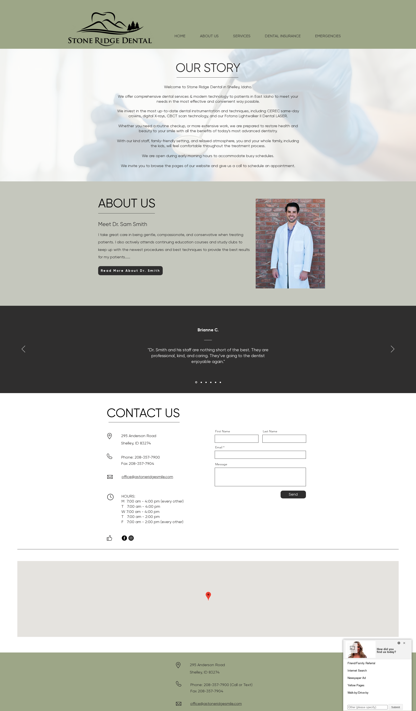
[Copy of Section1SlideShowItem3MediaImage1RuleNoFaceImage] (210, 382)
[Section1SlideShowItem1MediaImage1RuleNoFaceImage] (196, 382)
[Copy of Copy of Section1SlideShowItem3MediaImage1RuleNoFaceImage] (215, 382)
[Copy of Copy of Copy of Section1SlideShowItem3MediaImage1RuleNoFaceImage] (220, 382)
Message (221, 464)
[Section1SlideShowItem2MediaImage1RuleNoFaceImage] (201, 382)
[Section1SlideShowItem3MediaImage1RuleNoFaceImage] (206, 382)
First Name (222, 431)
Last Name (270, 431)
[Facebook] (124, 538)
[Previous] (23, 349)
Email (218, 447)
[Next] (392, 349)
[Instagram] (131, 538)
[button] (209, 35)
